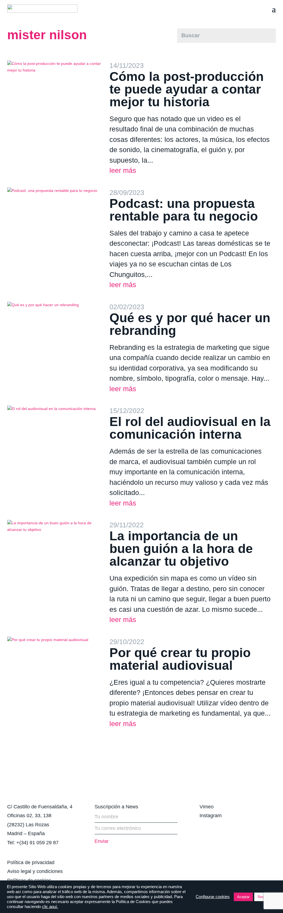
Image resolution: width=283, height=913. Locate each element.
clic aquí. (50, 906)
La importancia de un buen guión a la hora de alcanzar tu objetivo (181, 548)
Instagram (211, 815)
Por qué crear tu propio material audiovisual (180, 659)
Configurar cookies (213, 897)
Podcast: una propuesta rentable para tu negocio (183, 209)
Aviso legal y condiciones (35, 871)
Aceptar (243, 897)
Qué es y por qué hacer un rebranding (189, 324)
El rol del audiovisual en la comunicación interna (190, 427)
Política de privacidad (30, 862)
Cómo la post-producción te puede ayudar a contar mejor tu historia (186, 89)
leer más (122, 170)
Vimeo (207, 806)
